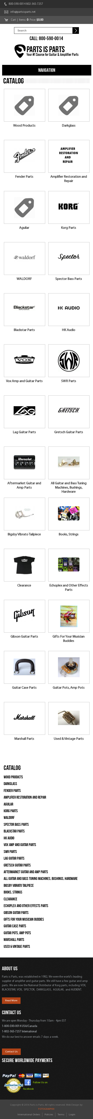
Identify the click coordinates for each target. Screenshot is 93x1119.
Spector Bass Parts (68, 279)
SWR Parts (68, 381)
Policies (49, 1114)
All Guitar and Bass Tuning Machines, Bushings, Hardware (69, 488)
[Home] (46, 51)
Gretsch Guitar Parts (68, 432)
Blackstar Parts (24, 330)
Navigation (46, 70)
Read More (11, 1000)
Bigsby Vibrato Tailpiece (24, 534)
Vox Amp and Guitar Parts (24, 381)
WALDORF (24, 279)
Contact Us (11, 1051)
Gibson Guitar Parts (24, 636)
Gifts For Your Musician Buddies (69, 639)
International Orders (29, 1114)
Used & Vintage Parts (69, 739)
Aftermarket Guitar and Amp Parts (24, 485)
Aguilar (24, 228)
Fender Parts (24, 177)
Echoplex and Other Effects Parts (68, 587)
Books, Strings (69, 534)
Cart (13, 20)
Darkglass (68, 125)
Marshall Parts (24, 739)
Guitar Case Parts (24, 688)
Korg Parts (68, 228)
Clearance (24, 585)
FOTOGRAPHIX (46, 1109)
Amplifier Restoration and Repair (68, 179)
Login (72, 1114)
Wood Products (24, 125)
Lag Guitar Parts (24, 432)
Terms (61, 1114)
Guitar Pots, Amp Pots (69, 688)
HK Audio (68, 330)
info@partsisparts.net (22, 12)
